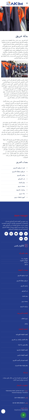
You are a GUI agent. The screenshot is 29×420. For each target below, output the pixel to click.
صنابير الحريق (24, 286)
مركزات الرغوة (24, 306)
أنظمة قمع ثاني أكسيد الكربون (20, 360)
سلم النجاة (25, 296)
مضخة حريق (25, 301)
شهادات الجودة (24, 260)
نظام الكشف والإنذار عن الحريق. (20, 339)
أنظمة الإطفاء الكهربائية (22, 334)
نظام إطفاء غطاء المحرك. (21, 365)
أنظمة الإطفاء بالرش (22, 355)
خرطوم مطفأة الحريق (22, 281)
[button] (27, 3)
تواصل (26, 324)
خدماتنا (26, 262)
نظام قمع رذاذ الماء (23, 345)
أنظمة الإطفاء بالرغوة (22, 350)
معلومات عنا (25, 258)
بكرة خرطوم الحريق (23, 275)
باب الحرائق (25, 291)
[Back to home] (14, 3)
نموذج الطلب (24, 318)
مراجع (26, 264)
